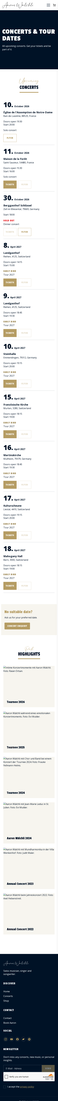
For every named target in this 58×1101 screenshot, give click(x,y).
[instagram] (5, 1039)
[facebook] (17, 1039)
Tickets (10, 184)
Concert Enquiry (17, 626)
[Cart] (54, 5)
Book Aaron (9, 1022)
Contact (7, 1018)
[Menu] (48, 5)
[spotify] (29, 1039)
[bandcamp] (23, 1039)
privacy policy (27, 1086)
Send (48, 1068)
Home (6, 991)
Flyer (10, 138)
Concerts (8, 996)
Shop (6, 1000)
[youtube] (11, 1039)
